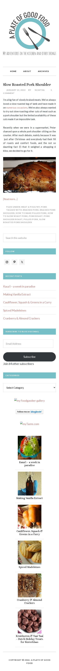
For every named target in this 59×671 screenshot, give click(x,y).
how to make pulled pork (31, 213)
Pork (44, 207)
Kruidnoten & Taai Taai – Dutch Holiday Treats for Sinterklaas (29, 639)
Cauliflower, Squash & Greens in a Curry (27, 302)
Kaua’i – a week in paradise (19, 286)
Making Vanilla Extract (17, 294)
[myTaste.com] (29, 424)
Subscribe (29, 356)
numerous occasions (16, 107)
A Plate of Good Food (29, 33)
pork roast (36, 216)
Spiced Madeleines (14, 310)
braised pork (31, 210)
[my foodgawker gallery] (29, 400)
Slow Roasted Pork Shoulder (27, 84)
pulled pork (31, 219)
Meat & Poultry (30, 207)
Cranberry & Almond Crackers (21, 318)
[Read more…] (10, 199)
